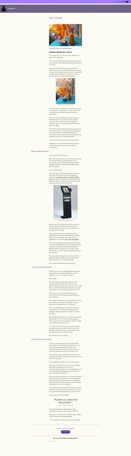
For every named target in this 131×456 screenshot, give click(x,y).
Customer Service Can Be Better (60, 48)
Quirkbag (12, 8)
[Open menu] (21, 8)
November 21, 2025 (52, 441)
